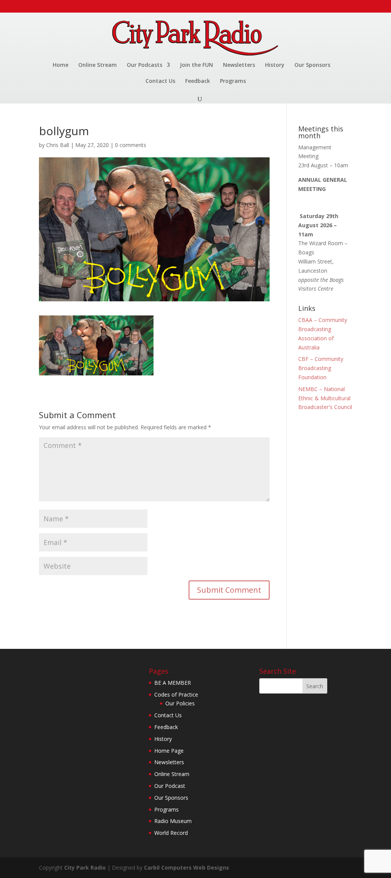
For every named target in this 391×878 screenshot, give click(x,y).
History (274, 65)
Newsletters (239, 65)
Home (60, 65)
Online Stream (97, 65)
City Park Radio (85, 867)
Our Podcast (169, 785)
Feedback (197, 81)
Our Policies (180, 703)
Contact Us (160, 81)
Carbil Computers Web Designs (186, 867)
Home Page (169, 750)
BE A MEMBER (172, 682)
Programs (233, 81)
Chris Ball (57, 145)
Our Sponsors (312, 65)
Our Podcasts (144, 65)
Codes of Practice (176, 694)
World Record (171, 832)
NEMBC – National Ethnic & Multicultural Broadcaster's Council (325, 398)
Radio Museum (173, 821)
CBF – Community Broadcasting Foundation (320, 368)
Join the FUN (196, 65)
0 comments (130, 145)
